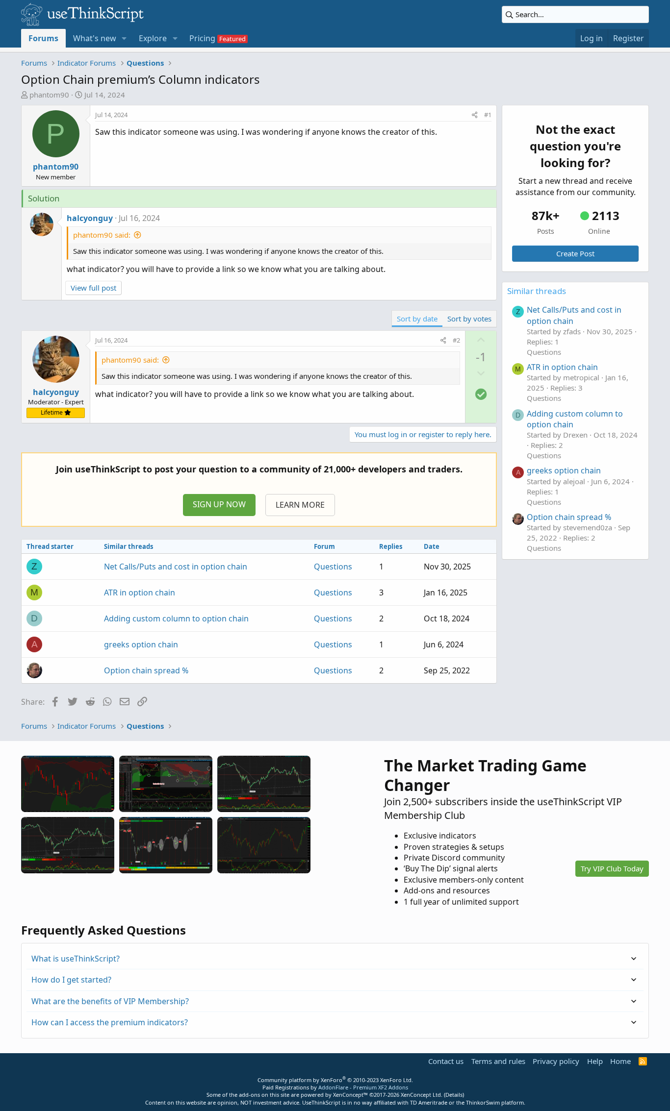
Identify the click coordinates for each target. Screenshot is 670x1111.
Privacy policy (556, 1061)
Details (454, 1094)
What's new (94, 38)
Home (620, 1061)
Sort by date (417, 318)
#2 (456, 340)
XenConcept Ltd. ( (423, 1094)
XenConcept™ (350, 1094)
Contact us (446, 1061)
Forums (43, 38)
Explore (153, 38)
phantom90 (49, 94)
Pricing (202, 38)
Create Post (575, 253)
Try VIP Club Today (612, 868)
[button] (124, 38)
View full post (93, 288)
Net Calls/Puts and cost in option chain (175, 566)
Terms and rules (498, 1061)
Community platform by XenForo (335, 1080)
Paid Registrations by (335, 1087)
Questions (333, 566)
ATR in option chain (139, 592)
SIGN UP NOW (219, 504)
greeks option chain (141, 644)
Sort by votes (469, 318)
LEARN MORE (300, 504)
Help (595, 1061)
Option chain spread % (146, 670)
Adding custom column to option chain (176, 618)
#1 (487, 114)
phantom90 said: (101, 235)
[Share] (474, 115)
